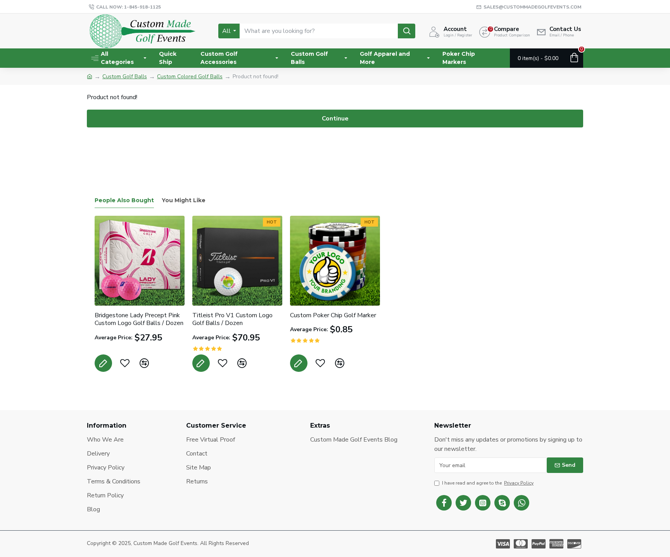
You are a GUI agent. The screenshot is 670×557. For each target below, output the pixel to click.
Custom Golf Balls (124, 76)
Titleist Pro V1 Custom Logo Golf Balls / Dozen (232, 319)
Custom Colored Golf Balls (190, 76)
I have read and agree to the (488, 483)
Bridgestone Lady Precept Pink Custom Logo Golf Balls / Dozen (139, 319)
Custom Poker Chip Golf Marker (333, 315)
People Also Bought (124, 200)
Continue (335, 118)
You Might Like (183, 200)
